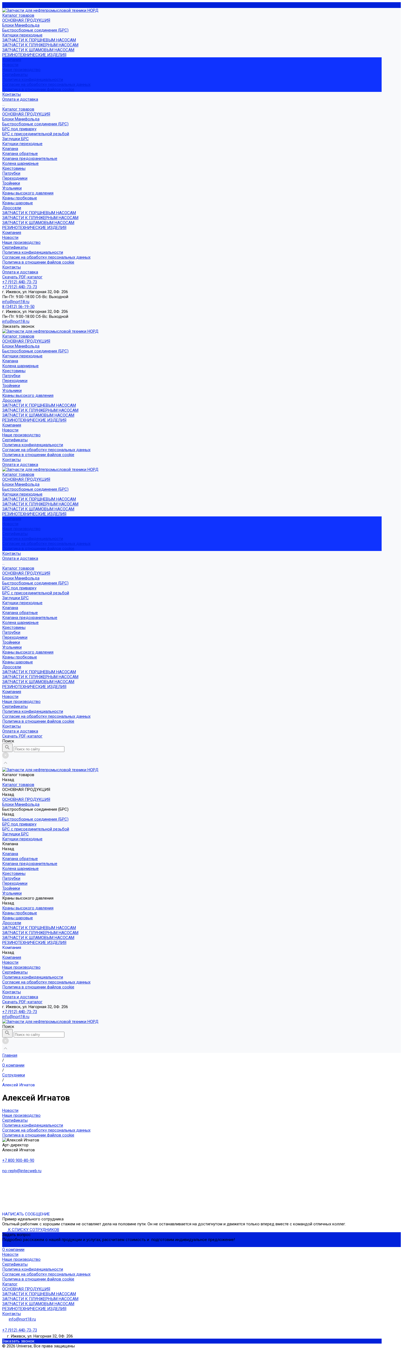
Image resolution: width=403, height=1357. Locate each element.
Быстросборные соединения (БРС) (35, 30)
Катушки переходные (22, 35)
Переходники (14, 178)
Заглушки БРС (15, 138)
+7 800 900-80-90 (18, 1160)
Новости (10, 64)
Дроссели (11, 207)
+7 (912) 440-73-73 (19, 1011)
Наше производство (21, 69)
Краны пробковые (19, 198)
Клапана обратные (20, 153)
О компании (13, 1249)
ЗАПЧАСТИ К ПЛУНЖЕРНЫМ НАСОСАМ (40, 45)
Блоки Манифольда (20, 25)
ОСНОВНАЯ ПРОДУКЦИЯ (26, 20)
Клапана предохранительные (29, 158)
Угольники (12, 188)
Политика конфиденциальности (32, 79)
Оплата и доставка (20, 272)
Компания (11, 232)
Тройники (11, 183)
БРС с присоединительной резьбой (35, 133)
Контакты (11, 267)
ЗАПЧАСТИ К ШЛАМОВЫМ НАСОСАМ (38, 49)
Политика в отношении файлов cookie (38, 89)
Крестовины (13, 168)
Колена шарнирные (20, 163)
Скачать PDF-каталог (22, 277)
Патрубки (11, 173)
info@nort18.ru (15, 1016)
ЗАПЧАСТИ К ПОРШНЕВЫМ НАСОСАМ (39, 40)
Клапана (10, 148)
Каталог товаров (18, 109)
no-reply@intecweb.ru (21, 1170)
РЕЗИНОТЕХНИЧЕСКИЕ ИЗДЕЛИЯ (34, 54)
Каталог (10, 1284)
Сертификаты (15, 74)
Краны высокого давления (27, 193)
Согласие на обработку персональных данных (46, 84)
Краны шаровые (17, 202)
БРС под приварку (19, 128)
